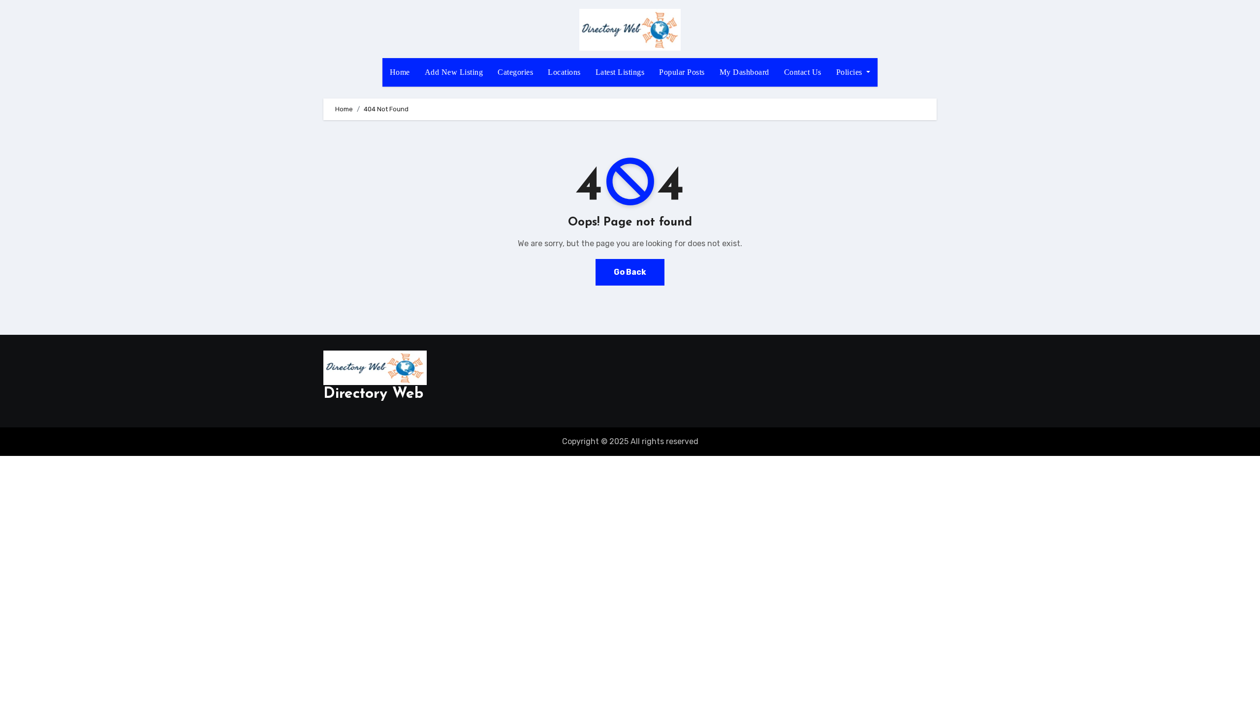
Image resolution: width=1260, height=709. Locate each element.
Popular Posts (682, 72)
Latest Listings (620, 72)
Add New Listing (454, 72)
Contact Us (802, 72)
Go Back (630, 272)
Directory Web (373, 394)
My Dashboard (744, 72)
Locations (564, 72)
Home (400, 72)
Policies (850, 72)
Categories (515, 72)
